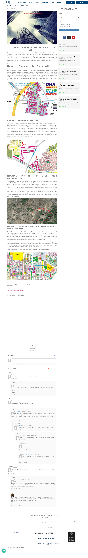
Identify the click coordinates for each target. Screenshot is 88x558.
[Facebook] (46, 538)
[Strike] (19, 364)
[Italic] (15, 364)
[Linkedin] (53, 538)
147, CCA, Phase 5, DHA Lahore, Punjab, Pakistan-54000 (53, 544)
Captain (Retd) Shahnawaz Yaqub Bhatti (16, 290)
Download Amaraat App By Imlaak (44, 529)
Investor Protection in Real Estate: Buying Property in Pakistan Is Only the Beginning (68, 99)
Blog (52, 2)
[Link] (28, 364)
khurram (18, 479)
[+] (31, 363)
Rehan (18, 383)
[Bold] (13, 364)
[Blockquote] (24, 364)
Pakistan (31, 2)
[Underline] (17, 364)
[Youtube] (51, 538)
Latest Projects (22, 2)
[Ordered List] (21, 364)
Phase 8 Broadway (24, 69)
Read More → (62, 50)
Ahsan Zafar (19, 411)
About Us (59, 2)
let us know (44, 522)
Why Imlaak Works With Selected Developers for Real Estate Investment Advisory (68, 85)
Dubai (37, 2)
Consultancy (45, 2)
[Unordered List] (23, 364)
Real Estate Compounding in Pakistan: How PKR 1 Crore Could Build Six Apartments (68, 71)
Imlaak (13, 382)
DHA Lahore (47, 52)
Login (55, 355)
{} (29, 363)
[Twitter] (48, 538)
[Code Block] (26, 364)
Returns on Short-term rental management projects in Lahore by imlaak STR (68, 57)
